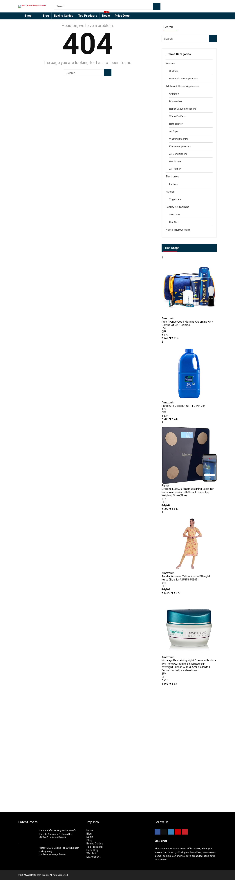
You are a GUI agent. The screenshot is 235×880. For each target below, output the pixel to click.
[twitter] (164, 832)
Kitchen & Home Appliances (182, 86)
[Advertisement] (189, 747)
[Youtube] (178, 832)
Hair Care (174, 222)
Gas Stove (175, 161)
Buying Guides (63, 15)
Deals (106, 14)
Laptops (173, 184)
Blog (46, 15)
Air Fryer (173, 131)
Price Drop (122, 15)
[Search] (156, 6)
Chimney (174, 93)
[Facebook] (157, 832)
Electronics (172, 176)
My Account (93, 856)
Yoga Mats (175, 199)
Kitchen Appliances (180, 146)
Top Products (87, 15)
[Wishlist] (212, 6)
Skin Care (174, 214)
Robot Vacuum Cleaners (182, 108)
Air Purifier (175, 168)
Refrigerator (175, 123)
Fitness (170, 191)
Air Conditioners (178, 153)
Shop (28, 15)
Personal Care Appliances (183, 78)
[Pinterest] (185, 832)
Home (89, 830)
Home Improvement (178, 229)
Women (170, 63)
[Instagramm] (171, 832)
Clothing (173, 70)
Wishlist (91, 853)
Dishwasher (175, 101)
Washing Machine (179, 138)
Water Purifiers (177, 116)
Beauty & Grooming (177, 207)
